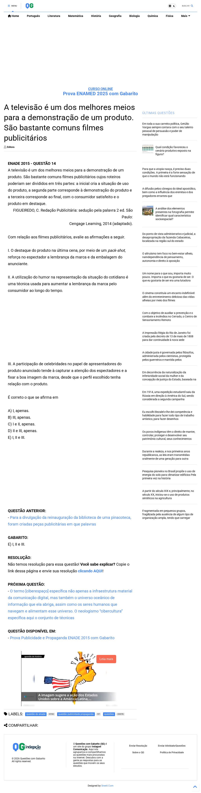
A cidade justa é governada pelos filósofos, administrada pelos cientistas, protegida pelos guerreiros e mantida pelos (168, 356)
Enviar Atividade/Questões (171, 745)
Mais (184, 16)
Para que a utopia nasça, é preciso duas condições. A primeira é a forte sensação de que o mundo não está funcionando (168, 172)
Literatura (54, 16)
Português (33, 16)
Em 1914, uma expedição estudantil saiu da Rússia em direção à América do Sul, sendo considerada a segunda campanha (168, 395)
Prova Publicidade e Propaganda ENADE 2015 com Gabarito (62, 637)
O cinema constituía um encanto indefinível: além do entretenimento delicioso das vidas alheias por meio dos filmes (168, 296)
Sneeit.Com (107, 785)
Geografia (115, 16)
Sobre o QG (138, 752)
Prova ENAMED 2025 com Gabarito (100, 93)
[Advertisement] (100, 53)
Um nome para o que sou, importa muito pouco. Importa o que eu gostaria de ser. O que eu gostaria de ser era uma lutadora (168, 277)
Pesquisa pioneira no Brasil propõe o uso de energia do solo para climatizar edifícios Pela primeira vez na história (169, 475)
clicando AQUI (90, 571)
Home (15, 16)
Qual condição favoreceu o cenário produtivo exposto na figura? (173, 151)
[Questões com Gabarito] (29, 7)
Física (169, 16)
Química (153, 16)
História (96, 16)
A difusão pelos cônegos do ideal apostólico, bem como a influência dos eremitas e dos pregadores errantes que (169, 192)
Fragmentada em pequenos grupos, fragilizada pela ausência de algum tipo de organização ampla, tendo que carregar (167, 514)
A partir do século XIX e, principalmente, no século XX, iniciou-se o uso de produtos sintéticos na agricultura (168, 494)
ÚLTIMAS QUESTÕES (158, 113)
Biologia (134, 16)
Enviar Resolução (138, 745)
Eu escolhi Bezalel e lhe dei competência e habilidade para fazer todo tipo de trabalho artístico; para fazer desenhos (168, 415)
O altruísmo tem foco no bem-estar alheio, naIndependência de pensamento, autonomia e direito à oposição (167, 257)
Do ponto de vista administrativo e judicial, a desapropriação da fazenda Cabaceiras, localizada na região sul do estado (169, 237)
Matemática (75, 16)
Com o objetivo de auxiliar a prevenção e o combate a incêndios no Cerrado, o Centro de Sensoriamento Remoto (169, 316)
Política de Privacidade (172, 752)
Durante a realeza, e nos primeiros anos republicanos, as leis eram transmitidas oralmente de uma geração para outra (166, 455)
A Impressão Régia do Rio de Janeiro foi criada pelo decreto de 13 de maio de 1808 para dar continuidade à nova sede (167, 336)
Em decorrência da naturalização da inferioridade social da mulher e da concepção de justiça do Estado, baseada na (169, 376)
